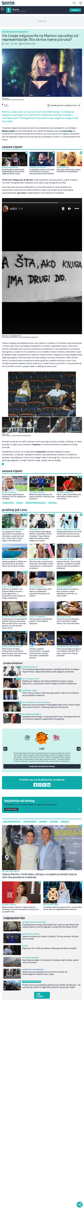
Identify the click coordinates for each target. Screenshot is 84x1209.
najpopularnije (14, 918)
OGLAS (42, 21)
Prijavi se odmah (11, 809)
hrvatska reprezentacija (35, 503)
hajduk (19, 503)
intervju (65, 822)
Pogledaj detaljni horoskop (42, 766)
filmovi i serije (30, 822)
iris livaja (52, 503)
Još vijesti (39, 995)
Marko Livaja (8, 503)
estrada (43, 822)
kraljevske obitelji (11, 822)
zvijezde (54, 822)
